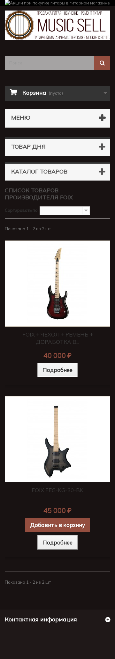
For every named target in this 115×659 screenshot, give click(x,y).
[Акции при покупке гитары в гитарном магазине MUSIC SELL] (57, 3)
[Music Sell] (57, 25)
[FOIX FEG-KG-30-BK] (57, 439)
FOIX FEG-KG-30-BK (57, 490)
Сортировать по (21, 210)
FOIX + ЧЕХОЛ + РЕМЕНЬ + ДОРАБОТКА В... (57, 338)
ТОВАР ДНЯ (28, 146)
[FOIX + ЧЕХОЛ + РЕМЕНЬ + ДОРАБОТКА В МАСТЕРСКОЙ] (57, 283)
